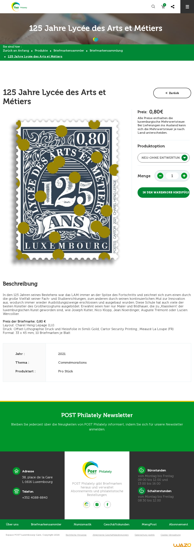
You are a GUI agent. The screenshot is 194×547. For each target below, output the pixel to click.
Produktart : (25, 371)
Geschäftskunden (116, 524)
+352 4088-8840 (35, 497)
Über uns (12, 524)
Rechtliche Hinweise (76, 535)
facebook (107, 504)
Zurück (174, 93)
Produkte (41, 50)
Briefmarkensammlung (106, 50)
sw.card (164, 5)
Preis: (142, 112)
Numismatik (82, 524)
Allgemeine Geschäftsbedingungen (111, 535)
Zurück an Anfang (16, 50)
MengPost (149, 524)
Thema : (22, 362)
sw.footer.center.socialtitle (86, 504)
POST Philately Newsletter (97, 415)
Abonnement (178, 524)
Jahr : (20, 354)
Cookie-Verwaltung (171, 535)
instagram (97, 504)
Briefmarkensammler (68, 50)
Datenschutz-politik (145, 535)
